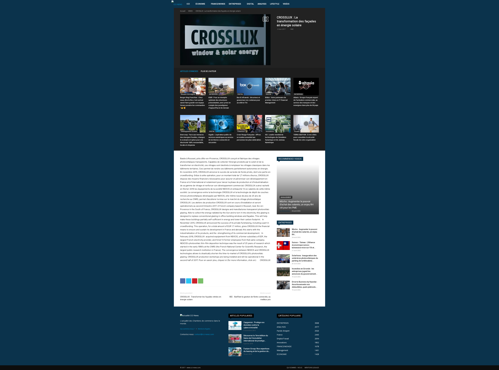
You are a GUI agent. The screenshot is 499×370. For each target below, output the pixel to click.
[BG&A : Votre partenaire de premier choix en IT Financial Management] (278, 86)
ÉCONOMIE (200, 4)
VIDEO (190, 11)
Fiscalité (297, 131)
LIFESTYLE (274, 4)
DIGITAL (250, 4)
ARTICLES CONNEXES (189, 71)
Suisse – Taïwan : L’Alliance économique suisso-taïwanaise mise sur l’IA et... (304, 245)
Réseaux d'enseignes (188, 94)
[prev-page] (313, 71)
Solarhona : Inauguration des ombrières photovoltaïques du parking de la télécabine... (305, 258)
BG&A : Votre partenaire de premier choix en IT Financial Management (276, 100)
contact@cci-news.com (204, 334)
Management (286, 197)
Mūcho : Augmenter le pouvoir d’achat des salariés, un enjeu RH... (304, 232)
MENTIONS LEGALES (312, 367)
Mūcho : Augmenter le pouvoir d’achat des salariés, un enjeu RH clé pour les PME (297, 204)
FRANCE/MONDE (218, 4)
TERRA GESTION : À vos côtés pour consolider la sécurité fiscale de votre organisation (304, 137)
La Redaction (285, 211)
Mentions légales (204, 329)
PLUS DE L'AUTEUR (208, 71)
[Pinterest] (194, 281)
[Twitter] (188, 281)
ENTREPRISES (235, 4)
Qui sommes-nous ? (187, 329)
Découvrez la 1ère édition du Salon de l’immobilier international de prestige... (256, 338)
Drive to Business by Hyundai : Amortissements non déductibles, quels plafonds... (304, 284)
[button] (324, 4)
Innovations (270, 131)
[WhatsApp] (200, 281)
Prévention (241, 131)
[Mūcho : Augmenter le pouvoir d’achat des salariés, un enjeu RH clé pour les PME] (298, 189)
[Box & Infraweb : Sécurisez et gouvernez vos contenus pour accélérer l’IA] (249, 86)
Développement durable (189, 131)
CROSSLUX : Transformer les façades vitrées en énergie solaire (200, 298)
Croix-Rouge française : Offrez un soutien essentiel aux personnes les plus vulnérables (249, 137)
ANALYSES (262, 4)
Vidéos (286, 4)
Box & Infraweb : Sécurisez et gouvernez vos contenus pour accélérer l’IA (248, 100)
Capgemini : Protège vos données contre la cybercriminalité (254, 325)
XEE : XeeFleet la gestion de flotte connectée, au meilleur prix (250, 298)
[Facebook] (182, 281)
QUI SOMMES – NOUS (294, 367)
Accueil (182, 11)
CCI (188, 4)
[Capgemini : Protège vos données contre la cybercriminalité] (234, 325)
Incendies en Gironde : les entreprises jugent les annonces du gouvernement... (304, 271)
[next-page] (317, 71)
